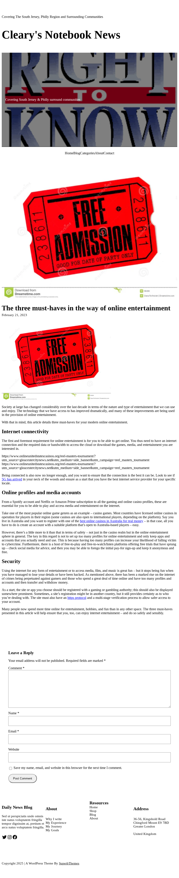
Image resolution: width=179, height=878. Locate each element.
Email (13, 731)
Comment (16, 668)
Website (13, 749)
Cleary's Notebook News (61, 34)
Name (13, 713)
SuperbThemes (69, 863)
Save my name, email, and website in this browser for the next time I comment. (68, 768)
